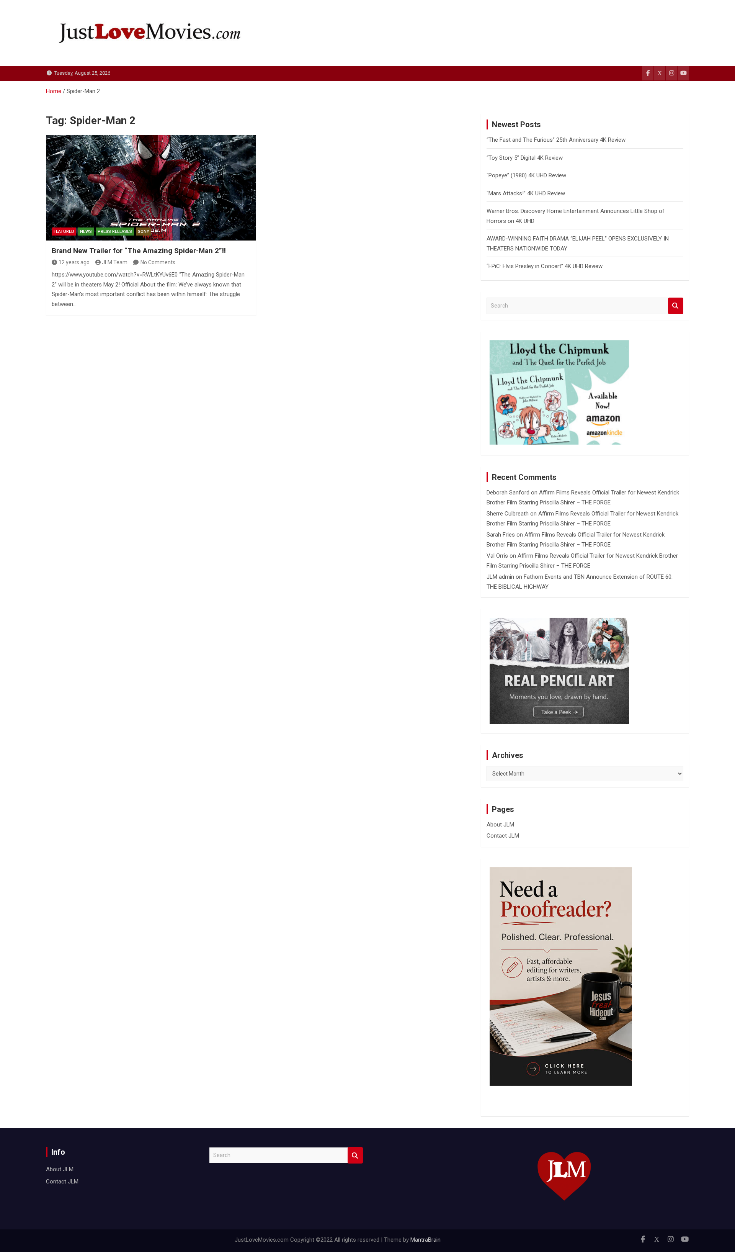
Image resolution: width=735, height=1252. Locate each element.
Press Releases (115, 231)
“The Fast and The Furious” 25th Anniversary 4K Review (556, 139)
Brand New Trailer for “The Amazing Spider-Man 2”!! (139, 250)
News (86, 231)
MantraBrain (425, 1239)
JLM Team (114, 262)
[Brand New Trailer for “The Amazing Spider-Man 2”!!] (151, 187)
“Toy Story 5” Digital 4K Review (525, 157)
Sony (143, 231)
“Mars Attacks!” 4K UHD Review (526, 193)
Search (675, 306)
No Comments (157, 262)
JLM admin (500, 576)
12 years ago (74, 262)
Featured (64, 231)
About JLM (500, 824)
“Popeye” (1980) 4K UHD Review (526, 175)
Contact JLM (503, 835)
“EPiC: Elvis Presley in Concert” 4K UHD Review (545, 266)
